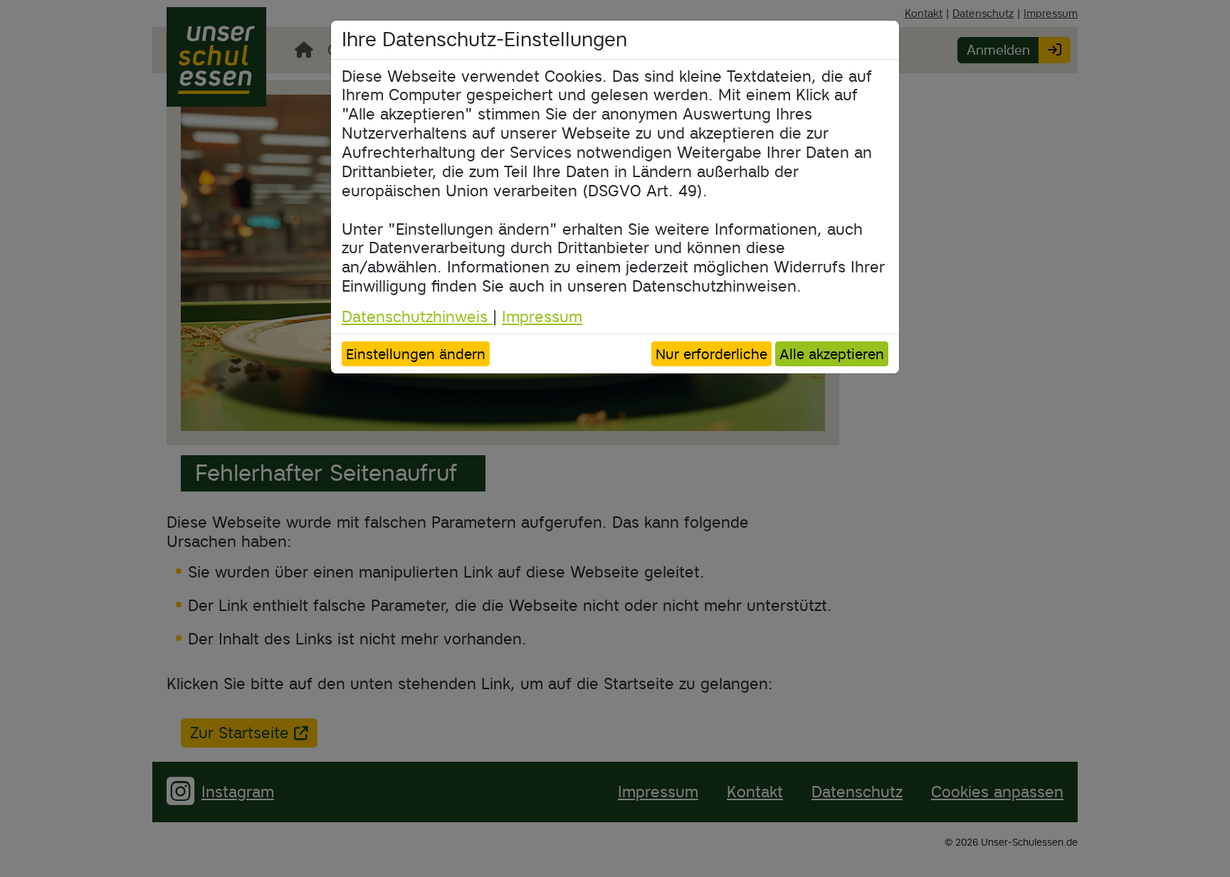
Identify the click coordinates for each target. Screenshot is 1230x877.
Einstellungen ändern (415, 354)
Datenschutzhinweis (417, 316)
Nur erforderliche (711, 354)
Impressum (542, 316)
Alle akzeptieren (831, 354)
